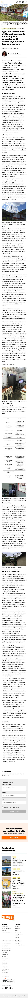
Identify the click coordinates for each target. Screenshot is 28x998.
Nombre (4, 792)
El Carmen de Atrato (11, 28)
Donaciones (4, 958)
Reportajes (17, 928)
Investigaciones (20, 28)
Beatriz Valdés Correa (14, 53)
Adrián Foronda (17, 906)
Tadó (14, 856)
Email (3, 799)
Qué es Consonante (6, 943)
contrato (17, 98)
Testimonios (5, 954)
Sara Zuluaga (17, 888)
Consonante (16, 874)
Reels (16, 935)
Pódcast (17, 937)
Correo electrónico (19, 945)
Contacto (4, 960)
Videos (16, 930)
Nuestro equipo (5, 945)
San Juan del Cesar (6, 928)
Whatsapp (17, 943)
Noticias (17, 926)
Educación (19, 773)
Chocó (3, 28)
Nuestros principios (6, 948)
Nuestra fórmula (6, 946)
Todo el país (5, 926)
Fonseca (4, 930)
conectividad (13, 773)
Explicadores (18, 932)
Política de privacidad (19, 995)
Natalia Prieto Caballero (17, 865)
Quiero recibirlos (14, 837)
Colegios (7, 773)
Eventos (4, 956)
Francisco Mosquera (18, 863)
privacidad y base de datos (13, 807)
